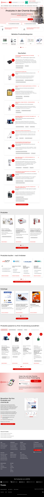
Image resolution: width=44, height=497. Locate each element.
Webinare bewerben (13, 455)
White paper (12, 467)
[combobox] (37, 330)
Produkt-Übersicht (23, 449)
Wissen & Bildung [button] (30, 5)
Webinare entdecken (13, 454)
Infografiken (2, 466)
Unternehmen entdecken (14, 443)
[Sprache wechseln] (42, 5)
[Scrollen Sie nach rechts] (29, 329)
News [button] (2, 5)
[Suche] (23, 2)
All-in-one (11, 471)
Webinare (11, 470)
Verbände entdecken (13, 446)
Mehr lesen (21, 389)
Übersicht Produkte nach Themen (5, 434)
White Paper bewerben (4, 458)
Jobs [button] (25, 5)
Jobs (11, 468)
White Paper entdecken (4, 454)
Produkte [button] (10, 5)
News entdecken (3, 443)
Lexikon (2, 464)
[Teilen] (40, 5)
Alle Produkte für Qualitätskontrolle (22, 369)
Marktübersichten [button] (16, 5)
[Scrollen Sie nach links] (28, 329)
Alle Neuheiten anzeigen (22, 204)
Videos (1, 468)
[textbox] (37, 329)
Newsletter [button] (35, 5)
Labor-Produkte (22, 445)
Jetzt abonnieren (38, 450)
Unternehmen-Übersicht (14, 449)
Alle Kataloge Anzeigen (22, 318)
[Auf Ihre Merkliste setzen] (38, 55)
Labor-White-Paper (3, 455)
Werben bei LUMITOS (4, 489)
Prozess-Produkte (22, 446)
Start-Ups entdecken (13, 445)
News (11, 464)
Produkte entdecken (23, 443)
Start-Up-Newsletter (4, 446)
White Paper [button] (22, 5)
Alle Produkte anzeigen (22, 247)
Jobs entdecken (22, 454)
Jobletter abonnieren (23, 455)
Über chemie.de (16, 489)
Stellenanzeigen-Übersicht (24, 458)
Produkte (11, 466)
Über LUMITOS (10, 489)
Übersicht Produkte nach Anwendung (6, 437)
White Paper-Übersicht (4, 459)
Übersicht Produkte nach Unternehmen (6, 433)
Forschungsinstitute (4, 467)
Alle (9, 2)
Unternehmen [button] (5, 5)
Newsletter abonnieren (36, 381)
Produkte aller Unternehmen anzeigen (22, 281)
